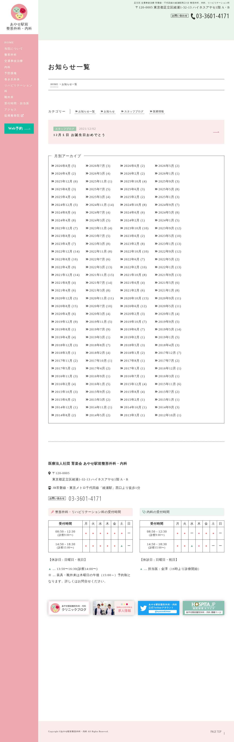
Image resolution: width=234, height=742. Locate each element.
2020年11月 (98, 298)
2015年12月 (132, 384)
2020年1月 (166, 314)
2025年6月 (132, 189)
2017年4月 (97, 368)
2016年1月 (97, 384)
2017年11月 (64, 360)
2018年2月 (97, 353)
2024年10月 (132, 205)
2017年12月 (167, 353)
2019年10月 (132, 321)
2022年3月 (97, 267)
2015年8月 (132, 392)
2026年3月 (97, 173)
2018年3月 (63, 353)
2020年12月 (64, 298)
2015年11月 (167, 384)
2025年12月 (64, 181)
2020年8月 (63, 306)
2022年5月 (166, 259)
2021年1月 (166, 290)
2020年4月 (63, 314)
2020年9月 (166, 298)
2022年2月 (132, 267)
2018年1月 (132, 353)
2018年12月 (64, 345)
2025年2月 (132, 197)
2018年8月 (97, 345)
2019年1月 (166, 337)
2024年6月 (132, 212)
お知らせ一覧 (86, 111)
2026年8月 (63, 166)
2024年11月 (98, 205)
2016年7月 (132, 376)
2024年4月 (63, 220)
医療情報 (158, 111)
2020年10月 (132, 298)
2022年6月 (132, 259)
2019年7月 (97, 329)
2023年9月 (166, 228)
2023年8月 (63, 236)
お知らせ (109, 111)
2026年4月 (63, 173)
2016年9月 (97, 376)
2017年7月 (166, 360)
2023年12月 (64, 228)
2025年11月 (98, 181)
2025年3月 (97, 197)
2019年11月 (98, 321)
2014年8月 (63, 415)
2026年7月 (97, 166)
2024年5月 (166, 212)
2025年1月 (166, 197)
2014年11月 (98, 407)
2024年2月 (132, 220)
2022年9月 (166, 251)
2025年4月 (63, 197)
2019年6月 (132, 329)
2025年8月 (63, 189)
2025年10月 (132, 181)
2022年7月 (97, 259)
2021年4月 (63, 290)
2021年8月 (63, 282)
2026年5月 (166, 166)
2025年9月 (166, 181)
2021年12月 (64, 275)
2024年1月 (166, 220)
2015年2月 (132, 399)
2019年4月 (63, 337)
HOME (9, 42)
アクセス (10, 109)
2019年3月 (97, 337)
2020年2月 (132, 314)
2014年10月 (132, 407)
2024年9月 (166, 205)
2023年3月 (97, 244)
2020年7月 (97, 306)
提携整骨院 (12, 115)
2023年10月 (132, 228)
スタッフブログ (134, 111)
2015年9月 (97, 392)
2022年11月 (98, 251)
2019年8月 (63, 329)
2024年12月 (64, 205)
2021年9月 (166, 275)
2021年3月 (97, 290)
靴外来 (9, 97)
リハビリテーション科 (18, 88)
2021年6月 (132, 282)
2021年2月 (132, 290)
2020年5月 (166, 306)
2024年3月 (97, 220)
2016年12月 (167, 368)
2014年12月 (64, 407)
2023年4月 (63, 244)
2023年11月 (98, 228)
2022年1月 (166, 267)
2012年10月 (167, 415)
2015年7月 (166, 392)
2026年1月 (166, 173)
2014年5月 (97, 415)
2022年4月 (63, 267)
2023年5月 (166, 236)
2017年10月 (98, 360)
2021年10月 (132, 275)
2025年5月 (166, 189)
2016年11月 (64, 376)
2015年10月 (64, 392)
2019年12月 (64, 321)
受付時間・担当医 (16, 103)
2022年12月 (64, 251)
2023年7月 (97, 236)
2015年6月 (63, 399)
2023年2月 (132, 244)
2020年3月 (97, 314)
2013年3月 (132, 415)
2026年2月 (132, 173)
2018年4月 (166, 345)
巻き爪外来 (12, 79)
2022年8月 (63, 259)
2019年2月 (132, 337)
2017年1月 (132, 368)
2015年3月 (97, 399)
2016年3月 (166, 376)
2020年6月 (132, 306)
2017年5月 (63, 368)
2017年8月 (132, 360)
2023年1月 (166, 244)
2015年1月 (166, 399)
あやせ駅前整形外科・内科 (74, 731)
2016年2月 (63, 384)
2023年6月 (132, 236)
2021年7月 (97, 282)
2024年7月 (97, 212)
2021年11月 (98, 275)
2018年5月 (132, 345)
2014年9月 (166, 407)
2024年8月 (63, 212)
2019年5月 (166, 329)
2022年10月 (132, 251)
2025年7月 (97, 189)
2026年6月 (132, 166)
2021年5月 (166, 282)
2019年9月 (166, 321)
